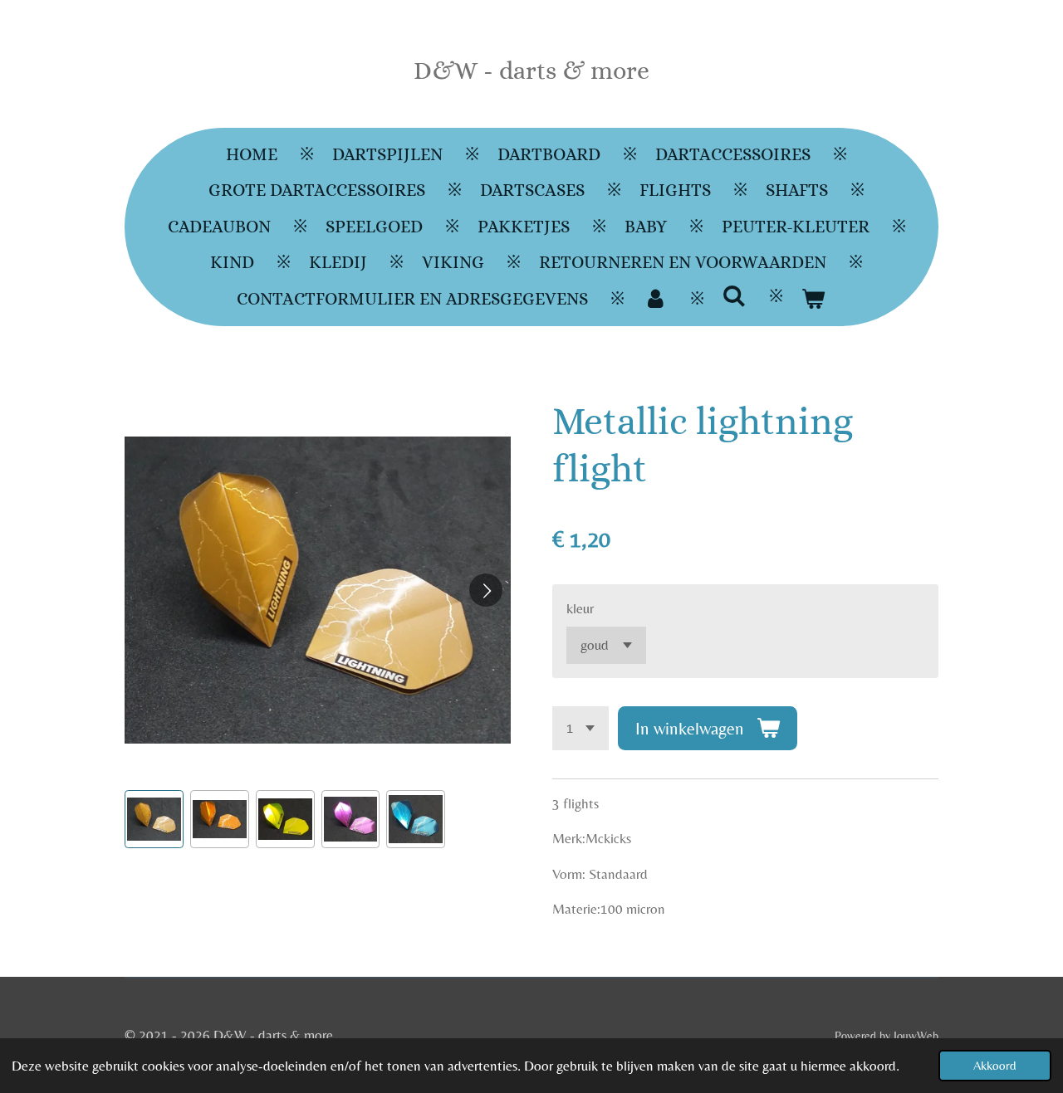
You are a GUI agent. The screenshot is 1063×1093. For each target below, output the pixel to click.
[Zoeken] (734, 296)
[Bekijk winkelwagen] (813, 299)
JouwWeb (916, 1035)
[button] (154, 819)
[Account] (655, 299)
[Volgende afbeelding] (485, 590)
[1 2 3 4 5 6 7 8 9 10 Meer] (580, 728)
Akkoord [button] (994, 1065)
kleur (580, 608)
